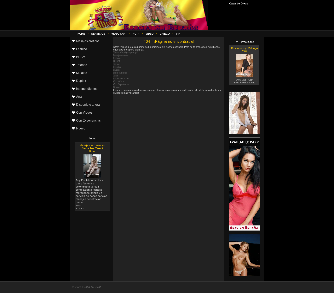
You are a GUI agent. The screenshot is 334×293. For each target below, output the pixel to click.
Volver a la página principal (125, 52)
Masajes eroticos (121, 55)
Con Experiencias (121, 84)
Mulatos (117, 67)
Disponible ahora (121, 78)
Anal (115, 75)
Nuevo (116, 87)
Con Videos (118, 81)
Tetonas (116, 64)
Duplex (116, 70)
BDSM (116, 61)
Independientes (120, 72)
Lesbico (116, 58)
